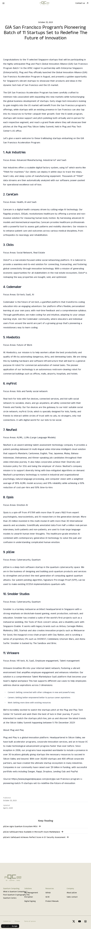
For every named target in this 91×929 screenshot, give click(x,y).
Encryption (28, 897)
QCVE (48, 897)
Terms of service (30, 921)
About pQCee (72, 892)
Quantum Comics (9, 898)
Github (48, 892)
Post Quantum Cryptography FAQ (16, 895)
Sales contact (72, 897)
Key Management (31, 892)
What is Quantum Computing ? (15, 891)
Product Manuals (52, 901)
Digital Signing (30, 901)
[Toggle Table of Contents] (85, 9)
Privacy (17, 921)
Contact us (80, 3)
